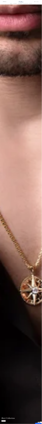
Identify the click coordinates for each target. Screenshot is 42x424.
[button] (36, 1)
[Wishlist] (38, 1)
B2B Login (4, 1)
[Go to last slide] (38, 422)
